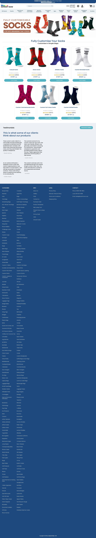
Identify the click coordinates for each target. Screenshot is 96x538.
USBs (18, 287)
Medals (4, 284)
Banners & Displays (22, 204)
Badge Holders (20, 301)
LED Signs (4, 237)
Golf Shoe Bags (21, 477)
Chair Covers (5, 353)
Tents (18, 386)
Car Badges (5, 394)
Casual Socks (14, 70)
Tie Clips (4, 375)
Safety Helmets (6, 422)
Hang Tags (5, 312)
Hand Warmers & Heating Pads (8, 480)
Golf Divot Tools (21, 468)
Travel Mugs (5, 254)
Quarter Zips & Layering (23, 270)
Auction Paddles (21, 430)
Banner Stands (20, 207)
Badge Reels (5, 303)
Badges (4, 314)
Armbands (19, 427)
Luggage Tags (5, 301)
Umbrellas (4, 336)
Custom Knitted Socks (71, 107)
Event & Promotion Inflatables (7, 397)
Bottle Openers (21, 221)
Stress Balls (5, 262)
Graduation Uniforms (22, 435)
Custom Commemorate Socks (25, 107)
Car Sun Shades (21, 422)
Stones (18, 471)
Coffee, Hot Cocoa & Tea (8, 334)
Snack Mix (19, 331)
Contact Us (36, 199)
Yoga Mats (5, 433)
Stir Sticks (19, 342)
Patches (4, 193)
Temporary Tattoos (22, 276)
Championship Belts (7, 446)
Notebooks (19, 449)
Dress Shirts (20, 268)
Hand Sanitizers (21, 339)
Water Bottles (20, 251)
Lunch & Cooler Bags (22, 380)
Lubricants (19, 493)
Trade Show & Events (20, 11)
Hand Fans (19, 259)
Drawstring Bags (6, 202)
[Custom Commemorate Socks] (25, 95)
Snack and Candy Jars (8, 325)
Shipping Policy (53, 199)
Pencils (4, 309)
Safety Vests (5, 427)
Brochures (19, 411)
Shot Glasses (20, 213)
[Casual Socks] (13, 57)
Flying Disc (4, 224)
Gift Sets (4, 510)
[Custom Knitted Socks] (70, 95)
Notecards (5, 292)
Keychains (19, 215)
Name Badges (20, 490)
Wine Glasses (5, 251)
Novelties (92, 11)
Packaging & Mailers (84, 11)
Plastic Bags (5, 320)
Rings (3, 460)
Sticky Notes (5, 287)
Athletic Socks (59, 70)
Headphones (20, 482)
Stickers (19, 210)
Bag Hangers (20, 391)
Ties (18, 309)
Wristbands (5, 347)
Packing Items (5, 221)
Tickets (4, 356)
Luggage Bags (6, 383)
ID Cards (4, 257)
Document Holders (7, 507)
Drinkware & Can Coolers (29, 11)
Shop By (12, 11)
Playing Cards (20, 397)
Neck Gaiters (20, 336)
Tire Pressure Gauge (22, 501)
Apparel (19, 262)
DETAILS (53, 2)
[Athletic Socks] (59, 57)
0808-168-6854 (70, 6)
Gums (18, 334)
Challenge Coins (6, 229)
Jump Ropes (5, 444)
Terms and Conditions (54, 196)
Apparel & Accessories (38, 11)
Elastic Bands (20, 496)
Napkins (4, 215)
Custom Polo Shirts (7, 270)
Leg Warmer (5, 339)
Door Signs (19, 455)
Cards (18, 353)
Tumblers (19, 246)
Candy (18, 323)
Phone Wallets (5, 226)
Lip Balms (4, 342)
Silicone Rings (20, 375)
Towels (18, 229)
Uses (34, 217)
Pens (18, 240)
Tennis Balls (5, 430)
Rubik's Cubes (20, 463)
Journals (4, 281)
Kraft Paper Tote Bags (22, 202)
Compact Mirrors (21, 441)
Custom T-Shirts (6, 265)
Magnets (19, 298)
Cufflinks (19, 408)
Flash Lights (5, 457)
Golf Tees (4, 468)
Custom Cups (5, 235)
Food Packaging (21, 235)
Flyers (18, 292)
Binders (19, 295)
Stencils (4, 488)
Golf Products (5, 466)
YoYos (18, 460)
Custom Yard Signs (22, 265)
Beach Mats (20, 446)
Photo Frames (5, 513)
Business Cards (6, 290)
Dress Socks (36, 70)
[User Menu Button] (78, 6)
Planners (19, 402)
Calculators (5, 295)
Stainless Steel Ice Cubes (23, 510)
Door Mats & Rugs (6, 350)
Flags (3, 207)
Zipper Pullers (20, 499)
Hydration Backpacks (22, 378)
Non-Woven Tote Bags (8, 204)
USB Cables (20, 504)
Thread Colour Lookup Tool (39, 210)
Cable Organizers (6, 485)
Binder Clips (20, 345)
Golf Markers (5, 477)
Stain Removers (6, 493)
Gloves (18, 281)
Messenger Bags (21, 383)
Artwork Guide (37, 219)
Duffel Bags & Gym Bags (23, 358)
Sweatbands (5, 372)
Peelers (19, 507)
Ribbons (19, 226)
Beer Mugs (5, 248)
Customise (13, 80)
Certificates (5, 317)
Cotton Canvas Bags (22, 199)
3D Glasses (20, 452)
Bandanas (4, 402)
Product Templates (38, 204)
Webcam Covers (21, 224)
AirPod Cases (5, 424)
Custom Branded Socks (82, 70)
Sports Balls (20, 474)
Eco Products (5, 411)
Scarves (19, 306)
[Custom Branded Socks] (82, 57)
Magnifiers (4, 438)
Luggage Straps (21, 389)
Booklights (19, 419)
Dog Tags (4, 408)
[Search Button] (52, 6)
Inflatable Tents (6, 391)
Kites (3, 413)
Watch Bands (5, 452)
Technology (5, 405)
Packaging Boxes (21, 317)
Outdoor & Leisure (75, 11)
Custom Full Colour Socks (48, 107)
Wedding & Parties (61, 11)
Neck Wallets (20, 480)
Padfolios (19, 279)
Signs (55, 11)
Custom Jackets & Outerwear (7, 276)
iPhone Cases (5, 449)
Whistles (19, 433)
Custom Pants (5, 273)
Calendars (5, 367)
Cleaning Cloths (21, 361)
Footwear (19, 488)
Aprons (4, 213)
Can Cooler (20, 257)
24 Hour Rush (36, 214)
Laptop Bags (5, 380)
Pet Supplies (5, 435)
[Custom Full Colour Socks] (48, 95)
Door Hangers (5, 369)
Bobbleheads (5, 361)
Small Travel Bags (6, 386)
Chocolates (20, 325)
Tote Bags (4, 199)
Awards (19, 320)
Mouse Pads (5, 191)
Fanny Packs (5, 358)
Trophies (19, 314)
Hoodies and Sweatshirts (8, 268)
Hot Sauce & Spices (7, 331)
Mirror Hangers (20, 369)
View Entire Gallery (86, 127)
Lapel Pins (19, 193)
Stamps (19, 405)
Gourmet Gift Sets (7, 328)
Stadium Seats (6, 389)
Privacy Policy (52, 191)
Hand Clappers (6, 501)
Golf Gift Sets (5, 496)
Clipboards (19, 347)
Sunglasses (5, 259)
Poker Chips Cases (7, 499)
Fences (4, 490)
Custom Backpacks (22, 356)
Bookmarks (19, 416)
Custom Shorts (21, 273)
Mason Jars (5, 378)
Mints (3, 323)
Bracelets (4, 504)
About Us (35, 191)
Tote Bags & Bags (48, 11)
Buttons (19, 243)
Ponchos (19, 413)
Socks (18, 232)
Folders (18, 350)
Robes (3, 232)
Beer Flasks (5, 463)
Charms (4, 416)
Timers (3, 474)
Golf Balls (19, 466)
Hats (3, 196)
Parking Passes (20, 372)
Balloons (19, 254)
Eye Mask (4, 345)
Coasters (19, 191)
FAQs (34, 196)
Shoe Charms (5, 298)
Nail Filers (19, 485)
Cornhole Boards (21, 367)
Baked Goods (20, 328)
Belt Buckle (19, 312)
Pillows (3, 471)
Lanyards (4, 240)
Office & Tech (68, 11)
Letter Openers (6, 419)
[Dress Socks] (36, 57)
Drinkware (4, 243)
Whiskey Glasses (21, 248)
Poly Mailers (20, 218)
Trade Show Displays (22, 237)
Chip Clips (4, 455)
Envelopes (19, 290)
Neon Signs (5, 210)
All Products (4, 11)
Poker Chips (20, 424)
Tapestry (19, 400)
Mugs (3, 246)
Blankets (4, 306)
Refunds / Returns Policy (55, 193)
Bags (18, 196)
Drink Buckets (20, 438)
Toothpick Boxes (6, 364)
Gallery (35, 193)
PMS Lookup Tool (37, 207)
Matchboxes (20, 364)
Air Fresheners (20, 284)
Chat (74, 7)
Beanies (4, 218)
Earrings (19, 394)
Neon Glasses (20, 444)
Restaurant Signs (6, 441)
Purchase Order (37, 202)
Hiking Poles (20, 457)
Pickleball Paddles (21, 303)
